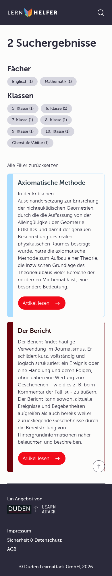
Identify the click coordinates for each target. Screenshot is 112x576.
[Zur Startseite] (32, 12)
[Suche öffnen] (101, 13)
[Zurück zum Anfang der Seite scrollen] (99, 466)
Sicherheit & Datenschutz (34, 540)
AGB (11, 549)
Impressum (19, 531)
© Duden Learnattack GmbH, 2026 (56, 566)
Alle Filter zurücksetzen (33, 165)
